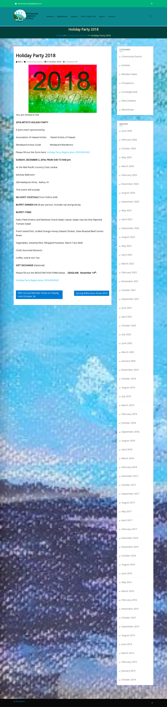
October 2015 (129, 617)
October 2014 (129, 679)
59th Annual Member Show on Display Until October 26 (38, 294)
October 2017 (129, 484)
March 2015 (128, 653)
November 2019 (130, 369)
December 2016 (130, 537)
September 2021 (130, 299)
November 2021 (130, 281)
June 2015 (127, 644)
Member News (129, 74)
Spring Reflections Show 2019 (91, 293)
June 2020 (127, 343)
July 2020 (126, 334)
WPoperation (20, 701)
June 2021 (127, 307)
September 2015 (130, 626)
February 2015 (129, 661)
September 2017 (130, 493)
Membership (62, 16)
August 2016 (128, 564)
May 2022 (127, 245)
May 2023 (127, 210)
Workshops (128, 109)
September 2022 (130, 228)
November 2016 (130, 546)
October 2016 (129, 555)
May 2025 (127, 157)
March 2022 (128, 263)
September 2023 (130, 201)
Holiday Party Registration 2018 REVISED (68, 152)
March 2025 (128, 166)
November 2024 (130, 183)
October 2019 (129, 378)
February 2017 (129, 529)
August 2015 (128, 635)
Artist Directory (88, 16)
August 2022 (128, 237)
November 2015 (130, 608)
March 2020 (128, 352)
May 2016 (127, 582)
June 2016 (127, 573)
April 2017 (127, 520)
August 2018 (128, 440)
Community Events (77, 35)
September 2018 (130, 431)
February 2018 (129, 467)
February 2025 (129, 175)
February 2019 (129, 414)
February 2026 (129, 139)
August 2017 (128, 502)
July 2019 (126, 396)
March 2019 (128, 405)
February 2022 (129, 272)
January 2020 (128, 360)
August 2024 (128, 192)
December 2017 (130, 476)
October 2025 (129, 148)
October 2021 (129, 290)
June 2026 (127, 130)
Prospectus (128, 83)
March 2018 (128, 458)
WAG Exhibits (129, 100)
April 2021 (127, 316)
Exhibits (50, 16)
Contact (112, 16)
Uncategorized (129, 91)
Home (59, 35)
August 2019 (128, 387)
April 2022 (127, 254)
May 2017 (127, 511)
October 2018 (129, 422)
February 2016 (129, 599)
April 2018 (127, 449)
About (102, 16)
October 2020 (129, 325)
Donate (74, 16)
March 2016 (128, 591)
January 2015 (128, 670)
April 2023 (127, 219)
